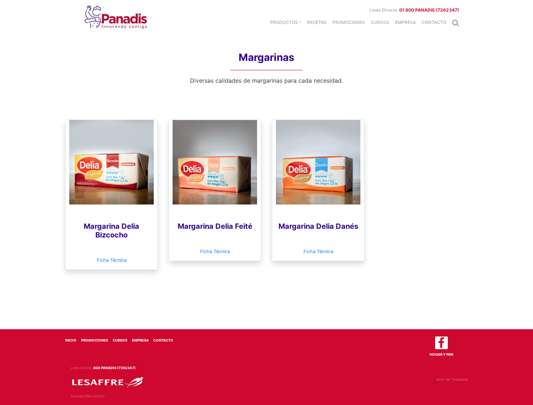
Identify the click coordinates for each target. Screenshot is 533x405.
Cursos (380, 22)
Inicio (71, 340)
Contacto (434, 22)
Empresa (405, 22)
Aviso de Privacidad (452, 379)
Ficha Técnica (112, 260)
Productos (284, 22)
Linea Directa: (414, 10)
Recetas (317, 22)
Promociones (348, 22)
